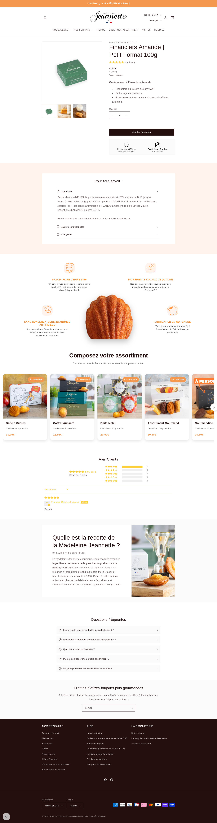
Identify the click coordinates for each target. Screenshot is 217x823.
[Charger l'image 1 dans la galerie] (49, 111)
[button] (45, 17)
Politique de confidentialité (100, 754)
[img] (51, 497)
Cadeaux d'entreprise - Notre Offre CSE (107, 738)
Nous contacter (94, 733)
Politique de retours (97, 759)
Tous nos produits (51, 733)
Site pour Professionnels (99, 764)
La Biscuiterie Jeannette (59, 816)
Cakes (45, 748)
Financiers (47, 743)
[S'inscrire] (131, 708)
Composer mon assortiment (56, 764)
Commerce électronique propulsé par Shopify (87, 816)
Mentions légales (95, 743)
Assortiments (48, 754)
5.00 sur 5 (90, 472)
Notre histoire (138, 733)
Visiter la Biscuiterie (141, 743)
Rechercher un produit (53, 769)
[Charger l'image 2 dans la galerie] (64, 111)
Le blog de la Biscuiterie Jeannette (149, 738)
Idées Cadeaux (49, 759)
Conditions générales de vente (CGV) (106, 748)
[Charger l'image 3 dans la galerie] (80, 111)
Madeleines (48, 738)
